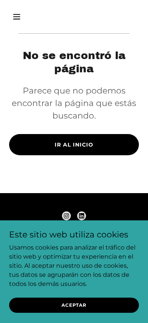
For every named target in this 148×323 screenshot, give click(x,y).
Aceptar (74, 305)
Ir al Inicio (74, 144)
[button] (24, 16)
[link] (66, 215)
